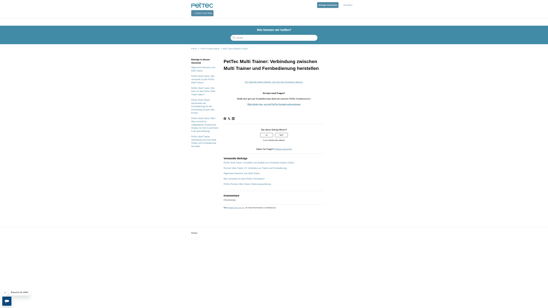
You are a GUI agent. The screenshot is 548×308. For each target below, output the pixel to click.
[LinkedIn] (233, 118)
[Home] (202, 5)
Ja (266, 135)
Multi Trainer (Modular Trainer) (235, 49)
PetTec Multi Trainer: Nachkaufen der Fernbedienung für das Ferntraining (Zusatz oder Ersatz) (203, 106)
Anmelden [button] (347, 5)
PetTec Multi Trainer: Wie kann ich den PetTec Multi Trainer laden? (203, 91)
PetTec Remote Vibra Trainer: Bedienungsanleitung (247, 184)
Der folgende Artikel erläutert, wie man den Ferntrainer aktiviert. (274, 82)
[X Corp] (229, 118)
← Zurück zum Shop (202, 13)
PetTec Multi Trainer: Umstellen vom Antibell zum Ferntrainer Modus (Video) (259, 162)
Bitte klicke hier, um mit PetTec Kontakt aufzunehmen (274, 104)
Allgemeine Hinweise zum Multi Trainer (203, 69)
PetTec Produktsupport (210, 49)
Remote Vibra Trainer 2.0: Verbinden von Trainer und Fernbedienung (255, 168)
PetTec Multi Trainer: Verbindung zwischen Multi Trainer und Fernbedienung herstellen (203, 141)
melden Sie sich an (236, 208)
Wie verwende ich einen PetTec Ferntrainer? (244, 179)
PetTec (194, 49)
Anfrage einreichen (328, 5)
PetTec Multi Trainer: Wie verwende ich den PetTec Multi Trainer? (203, 79)
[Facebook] (225, 118)
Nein (281, 135)
